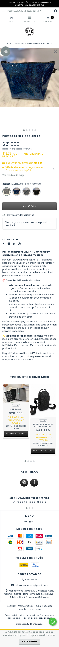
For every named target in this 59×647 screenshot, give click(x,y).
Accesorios (19, 43)
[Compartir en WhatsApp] (3, 243)
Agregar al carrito (16, 433)
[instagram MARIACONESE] (24, 483)
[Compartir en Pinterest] (19, 243)
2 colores (43, 420)
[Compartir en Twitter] (14, 243)
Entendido (29, 641)
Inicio (9, 43)
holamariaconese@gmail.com (31, 585)
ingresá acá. (13, 618)
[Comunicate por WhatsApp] (53, 622)
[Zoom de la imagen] (55, 51)
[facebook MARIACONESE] (34, 483)
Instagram (29, 521)
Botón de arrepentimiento (38, 618)
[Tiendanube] (29, 625)
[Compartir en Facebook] (9, 243)
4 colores (16, 405)
